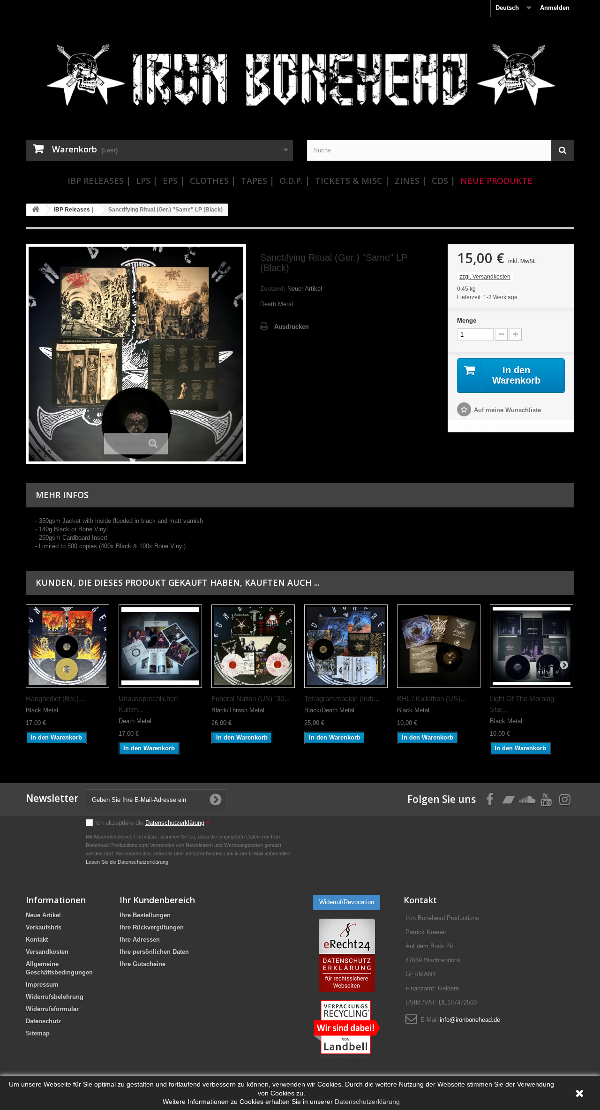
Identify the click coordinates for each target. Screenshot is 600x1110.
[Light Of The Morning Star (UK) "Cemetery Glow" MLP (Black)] (531, 646)
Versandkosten (47, 951)
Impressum (42, 984)
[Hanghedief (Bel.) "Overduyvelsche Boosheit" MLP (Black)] (67, 646)
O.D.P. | (294, 180)
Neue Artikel (43, 915)
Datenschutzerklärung (174, 822)
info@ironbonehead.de (470, 1019)
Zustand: (272, 288)
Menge (466, 320)
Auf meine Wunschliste (507, 410)
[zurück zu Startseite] (36, 210)
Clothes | (213, 180)
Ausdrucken (291, 326)
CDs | (443, 180)
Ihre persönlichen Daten (154, 951)
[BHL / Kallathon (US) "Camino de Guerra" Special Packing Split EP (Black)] (438, 646)
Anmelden (555, 7)
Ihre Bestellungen (145, 915)
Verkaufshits (43, 927)
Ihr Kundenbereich (157, 900)
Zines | (411, 180)
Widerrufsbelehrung (54, 996)
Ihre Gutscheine (142, 963)
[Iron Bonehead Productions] (300, 79)
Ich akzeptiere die (152, 822)
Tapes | (257, 180)
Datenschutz (43, 1021)
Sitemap (38, 1033)
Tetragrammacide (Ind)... (341, 698)
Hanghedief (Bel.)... (55, 698)
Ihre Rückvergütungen (152, 927)
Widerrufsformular (52, 1008)
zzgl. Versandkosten (484, 276)
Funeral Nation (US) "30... (250, 698)
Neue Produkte (496, 180)
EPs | (174, 180)
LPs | (147, 180)
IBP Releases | (99, 180)
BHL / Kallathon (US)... (431, 698)
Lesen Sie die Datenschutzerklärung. (128, 862)
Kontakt (37, 939)
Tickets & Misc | (352, 180)
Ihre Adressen (140, 939)
